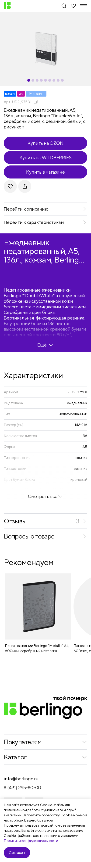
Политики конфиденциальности (31, 840)
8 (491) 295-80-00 (22, 787)
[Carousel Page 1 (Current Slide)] (28, 80)
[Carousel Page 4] (41, 80)
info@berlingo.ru (21, 778)
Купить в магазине (45, 172)
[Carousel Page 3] (37, 80)
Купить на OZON (45, 143)
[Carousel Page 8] (58, 80)
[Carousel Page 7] (53, 80)
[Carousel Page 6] (49, 80)
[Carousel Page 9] (62, 80)
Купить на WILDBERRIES (46, 157)
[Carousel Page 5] (45, 80)
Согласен (17, 852)
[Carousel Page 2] (33, 80)
